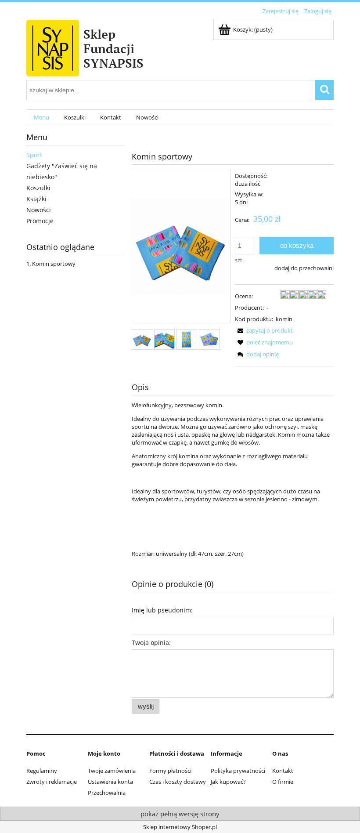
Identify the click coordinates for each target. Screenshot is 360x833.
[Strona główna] (105, 46)
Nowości (38, 210)
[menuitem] (41, 117)
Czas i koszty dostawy (177, 782)
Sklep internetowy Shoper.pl (180, 827)
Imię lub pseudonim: (162, 610)
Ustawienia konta (110, 782)
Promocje (40, 221)
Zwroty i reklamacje (51, 782)
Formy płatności (170, 771)
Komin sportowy (54, 264)
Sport (34, 155)
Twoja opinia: (151, 642)
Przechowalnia (107, 793)
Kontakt (282, 771)
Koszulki (38, 188)
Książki (36, 199)
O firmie (282, 782)
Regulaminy (41, 771)
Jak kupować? (228, 782)
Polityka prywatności (238, 771)
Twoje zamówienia (112, 771)
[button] (264, 330)
